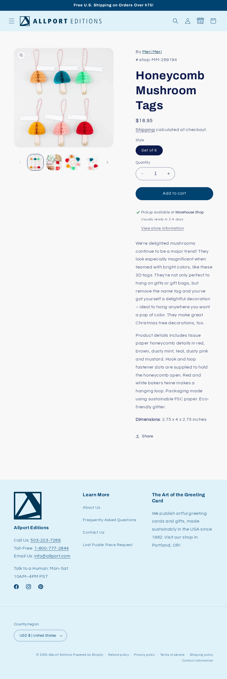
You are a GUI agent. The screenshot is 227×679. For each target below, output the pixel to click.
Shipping (145, 129)
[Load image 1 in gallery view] (35, 162)
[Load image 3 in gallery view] (73, 162)
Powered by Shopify (88, 654)
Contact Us (93, 532)
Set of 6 (149, 150)
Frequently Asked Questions (109, 520)
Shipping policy (201, 654)
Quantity (143, 162)
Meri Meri (152, 51)
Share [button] (147, 436)
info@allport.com (52, 556)
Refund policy (118, 654)
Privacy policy (144, 654)
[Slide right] (107, 162)
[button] (12, 21)
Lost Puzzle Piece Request (108, 545)
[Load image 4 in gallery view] (92, 162)
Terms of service (172, 654)
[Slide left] (20, 162)
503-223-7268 (45, 540)
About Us (91, 508)
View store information (162, 228)
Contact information (197, 660)
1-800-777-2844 (51, 548)
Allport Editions (60, 654)
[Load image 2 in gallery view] (54, 162)
